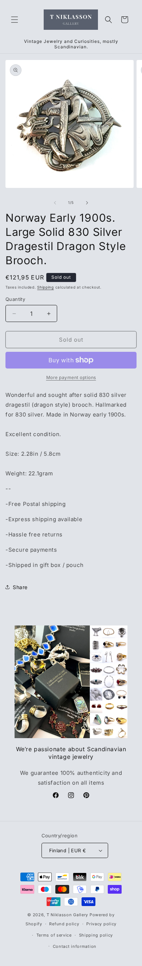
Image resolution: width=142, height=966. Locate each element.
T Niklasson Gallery (67, 914)
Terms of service (54, 935)
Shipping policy (96, 935)
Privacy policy (101, 923)
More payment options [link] (71, 377)
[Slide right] (87, 203)
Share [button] (20, 587)
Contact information (74, 946)
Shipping (45, 287)
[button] (15, 20)
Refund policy (64, 923)
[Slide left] (55, 203)
